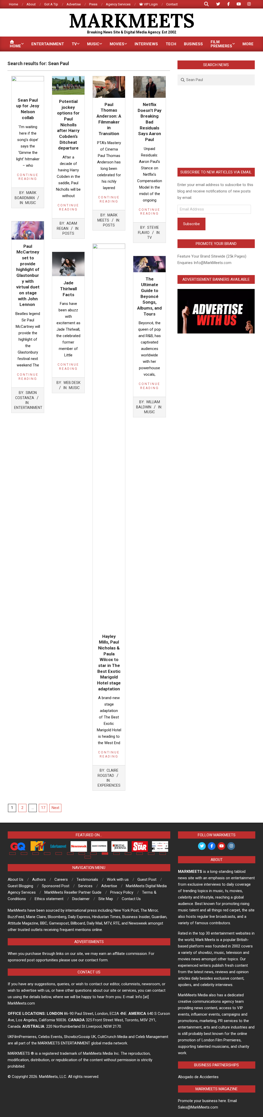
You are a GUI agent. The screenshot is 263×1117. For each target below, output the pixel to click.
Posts (68, 233)
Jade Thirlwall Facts (68, 288)
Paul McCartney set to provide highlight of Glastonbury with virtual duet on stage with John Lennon (28, 275)
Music (30, 203)
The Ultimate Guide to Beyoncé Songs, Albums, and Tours (149, 296)
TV (149, 237)
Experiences (109, 785)
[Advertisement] (216, 126)
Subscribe (191, 224)
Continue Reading (28, 177)
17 (43, 807)
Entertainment (28, 408)
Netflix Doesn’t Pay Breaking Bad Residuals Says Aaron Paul (150, 122)
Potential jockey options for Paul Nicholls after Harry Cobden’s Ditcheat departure (68, 125)
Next (55, 807)
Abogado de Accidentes (198, 1077)
